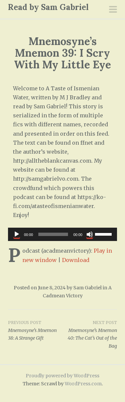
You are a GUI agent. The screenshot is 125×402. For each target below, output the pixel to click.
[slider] (104, 234)
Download (75, 260)
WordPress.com (83, 384)
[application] (62, 234)
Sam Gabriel (87, 288)
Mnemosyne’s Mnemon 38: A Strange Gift (32, 330)
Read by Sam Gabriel (48, 7)
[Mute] (89, 234)
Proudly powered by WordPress (62, 376)
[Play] (16, 234)
